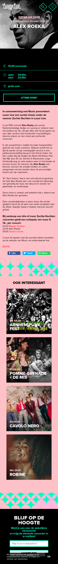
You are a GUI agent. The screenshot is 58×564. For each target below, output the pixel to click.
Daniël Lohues (16, 231)
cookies (30, 554)
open (11, 75)
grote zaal (14, 86)
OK (49, 556)
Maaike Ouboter (17, 226)
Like (14, 253)
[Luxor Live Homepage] (22, 10)
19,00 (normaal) (17, 66)
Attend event (29, 97)
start (10, 77)
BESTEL (6, 246)
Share (44, 253)
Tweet (29, 253)
